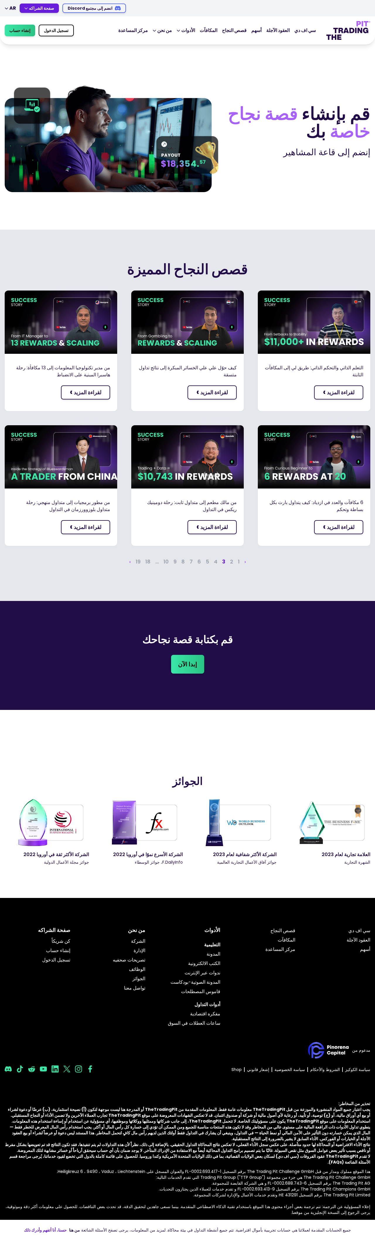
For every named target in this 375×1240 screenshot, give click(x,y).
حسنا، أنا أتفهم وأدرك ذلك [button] (45, 1230)
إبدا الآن (187, 664)
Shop (236, 1069)
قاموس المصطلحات (200, 991)
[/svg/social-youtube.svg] (43, 1068)
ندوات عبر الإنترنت (202, 972)
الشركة (138, 941)
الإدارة (139, 950)
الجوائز (138, 978)
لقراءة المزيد (338, 392)
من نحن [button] (164, 30)
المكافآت (208, 30)
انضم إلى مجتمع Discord (90, 8)
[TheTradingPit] (348, 30)
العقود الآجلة (278, 30)
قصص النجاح (234, 30)
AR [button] (12, 8)
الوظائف (137, 969)
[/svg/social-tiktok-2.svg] (19, 1068)
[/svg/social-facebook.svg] (90, 1068)
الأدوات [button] (188, 30)
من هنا (74, 1230)
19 (138, 561)
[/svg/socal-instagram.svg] (78, 1068)
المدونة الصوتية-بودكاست (195, 982)
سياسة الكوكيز (357, 1069)
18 (148, 561)
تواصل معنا (134, 988)
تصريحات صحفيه (129, 960)
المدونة (213, 954)
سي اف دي (305, 30)
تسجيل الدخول (56, 30)
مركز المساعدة (133, 30)
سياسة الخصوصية (290, 1069)
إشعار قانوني (258, 1069)
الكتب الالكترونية (204, 963)
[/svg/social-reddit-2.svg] (31, 1068)
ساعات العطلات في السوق (194, 1023)
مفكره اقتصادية (205, 1013)
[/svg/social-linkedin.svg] (55, 1068)
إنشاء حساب (19, 30)
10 (166, 561)
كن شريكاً (61, 941)
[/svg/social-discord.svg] (8, 1068)
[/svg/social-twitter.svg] (66, 1068)
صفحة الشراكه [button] (41, 8)
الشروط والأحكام (325, 1069)
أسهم (256, 30)
